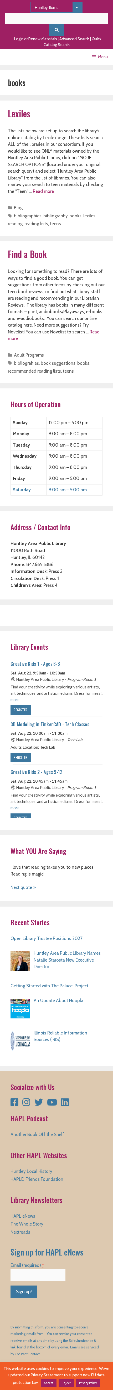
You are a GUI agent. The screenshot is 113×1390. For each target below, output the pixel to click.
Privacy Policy (88, 1383)
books (75, 215)
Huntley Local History (31, 1171)
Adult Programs (29, 355)
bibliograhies (26, 363)
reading (15, 223)
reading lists (36, 223)
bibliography (55, 215)
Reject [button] (66, 1383)
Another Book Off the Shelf (37, 1134)
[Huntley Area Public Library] (20, 57)
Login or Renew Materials (35, 39)
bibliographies (28, 215)
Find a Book (27, 254)
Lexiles (19, 113)
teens (55, 223)
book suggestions (58, 363)
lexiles (89, 215)
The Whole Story (27, 1224)
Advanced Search (74, 39)
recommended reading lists (34, 371)
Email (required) (27, 1265)
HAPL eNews (23, 1216)
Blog (18, 207)
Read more (43, 191)
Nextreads (20, 1232)
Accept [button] (48, 1383)
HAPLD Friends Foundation (37, 1179)
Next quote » (23, 887)
